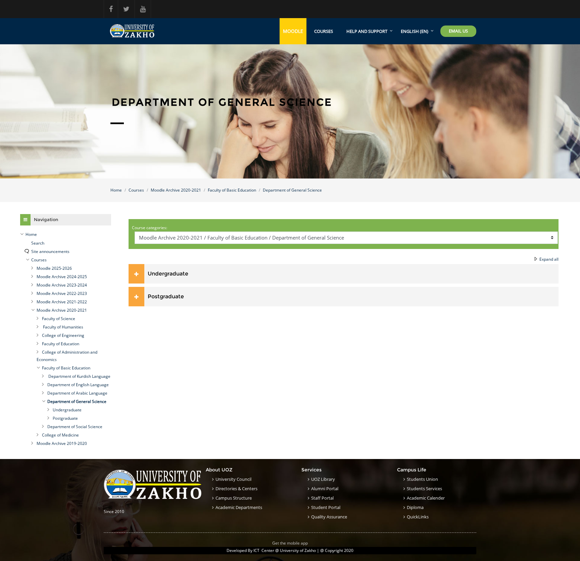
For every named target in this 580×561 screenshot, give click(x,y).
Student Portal (325, 507)
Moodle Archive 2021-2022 (62, 302)
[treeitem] (65, 234)
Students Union (422, 479)
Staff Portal (322, 498)
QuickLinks (418, 517)
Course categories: (149, 228)
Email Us (458, 31)
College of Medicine (60, 435)
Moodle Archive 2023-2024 (62, 285)
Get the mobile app (290, 543)
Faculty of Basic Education (232, 190)
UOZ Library (323, 479)
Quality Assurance (329, 517)
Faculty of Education (60, 344)
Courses (323, 31)
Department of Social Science (74, 426)
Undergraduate (168, 273)
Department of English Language (78, 385)
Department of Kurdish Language (78, 376)
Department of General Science (292, 190)
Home (116, 190)
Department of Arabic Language (77, 393)
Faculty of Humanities (62, 327)
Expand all (549, 259)
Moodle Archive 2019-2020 (62, 443)
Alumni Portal (324, 489)
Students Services (424, 489)
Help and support (366, 31)
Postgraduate (166, 296)
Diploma (415, 507)
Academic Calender (426, 498)
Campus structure (233, 498)
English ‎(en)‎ (414, 31)
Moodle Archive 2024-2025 (62, 276)
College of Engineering (63, 335)
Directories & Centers (236, 489)
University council (233, 479)
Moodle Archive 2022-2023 (62, 293)
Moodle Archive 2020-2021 (176, 190)
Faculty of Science (58, 318)
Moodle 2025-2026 (54, 268)
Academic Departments (238, 507)
